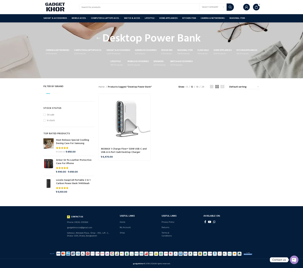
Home (102, 87)
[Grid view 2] (211, 87)
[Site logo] (55, 7)
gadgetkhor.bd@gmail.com (79, 227)
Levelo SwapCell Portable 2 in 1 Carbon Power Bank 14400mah (73, 181)
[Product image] (124, 119)
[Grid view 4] (222, 87)
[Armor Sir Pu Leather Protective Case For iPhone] (48, 166)
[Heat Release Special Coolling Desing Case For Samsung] (48, 145)
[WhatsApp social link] (214, 221)
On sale (50, 114)
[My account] (246, 7)
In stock (51, 120)
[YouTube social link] (209, 221)
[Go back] (98, 38)
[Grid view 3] (217, 87)
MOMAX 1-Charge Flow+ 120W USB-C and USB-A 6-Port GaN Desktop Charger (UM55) (124, 152)
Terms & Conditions (167, 234)
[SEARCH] (230, 7)
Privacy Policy (168, 222)
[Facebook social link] (205, 221)
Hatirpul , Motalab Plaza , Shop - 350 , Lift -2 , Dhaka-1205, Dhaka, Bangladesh (88, 234)
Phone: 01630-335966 (77, 222)
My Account (125, 227)
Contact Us (77, 217)
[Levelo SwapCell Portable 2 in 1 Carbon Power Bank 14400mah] (48, 186)
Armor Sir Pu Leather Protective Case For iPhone (74, 161)
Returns (165, 227)
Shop (122, 233)
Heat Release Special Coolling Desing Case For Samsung (72, 141)
